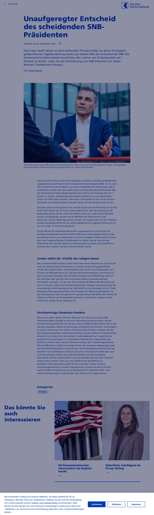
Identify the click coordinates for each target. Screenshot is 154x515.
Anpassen (136, 504)
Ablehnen (116, 504)
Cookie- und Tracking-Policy (44, 503)
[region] (77, 504)
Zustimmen (96, 504)
